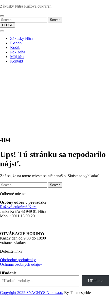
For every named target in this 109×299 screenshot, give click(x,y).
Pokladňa (17, 52)
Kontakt (16, 61)
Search (55, 20)
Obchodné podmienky (18, 260)
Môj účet (17, 56)
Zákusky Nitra (21, 38)
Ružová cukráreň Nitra (18, 207)
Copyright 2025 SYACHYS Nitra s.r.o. (31, 292)
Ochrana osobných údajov (21, 264)
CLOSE (7, 25)
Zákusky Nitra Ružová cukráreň (25, 6)
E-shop (16, 43)
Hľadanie (8, 273)
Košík (15, 47)
